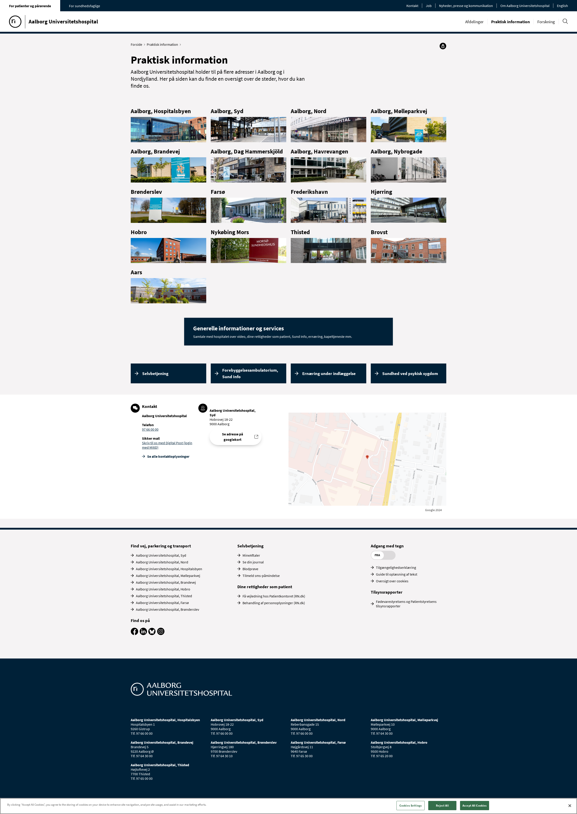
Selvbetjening (155, 373)
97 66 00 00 (150, 429)
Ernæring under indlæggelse (329, 373)
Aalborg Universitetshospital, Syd (161, 555)
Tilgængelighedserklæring (396, 567)
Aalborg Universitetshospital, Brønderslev (167, 609)
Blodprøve (250, 569)
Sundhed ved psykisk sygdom (410, 373)
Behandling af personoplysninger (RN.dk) (274, 603)
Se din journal (253, 562)
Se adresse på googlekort (232, 437)
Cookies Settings (410, 805)
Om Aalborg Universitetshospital (525, 5)
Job (429, 5)
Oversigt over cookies (392, 581)
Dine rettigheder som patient (264, 586)
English (562, 5)
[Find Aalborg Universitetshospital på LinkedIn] (143, 633)
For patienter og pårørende (30, 6)
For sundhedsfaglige (84, 6)
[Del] (443, 46)
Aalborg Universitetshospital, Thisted (164, 596)
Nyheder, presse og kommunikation (466, 5)
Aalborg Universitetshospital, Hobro (163, 589)
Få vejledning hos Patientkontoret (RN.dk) (274, 596)
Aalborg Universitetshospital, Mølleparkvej (168, 575)
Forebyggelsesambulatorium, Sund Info (250, 373)
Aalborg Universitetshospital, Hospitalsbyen (169, 569)
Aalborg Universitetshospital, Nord (162, 562)
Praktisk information (510, 21)
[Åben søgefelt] (565, 21)
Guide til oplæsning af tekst (396, 574)
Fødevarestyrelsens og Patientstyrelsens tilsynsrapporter (406, 603)
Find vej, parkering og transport (161, 546)
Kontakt (412, 5)
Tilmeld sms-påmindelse (261, 575)
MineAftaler (251, 555)
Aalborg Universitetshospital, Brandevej (166, 582)
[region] (288, 806)
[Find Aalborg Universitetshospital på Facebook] (134, 633)
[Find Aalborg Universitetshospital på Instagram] (161, 633)
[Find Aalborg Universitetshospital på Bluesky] (152, 633)
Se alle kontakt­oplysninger (168, 456)
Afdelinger (474, 21)
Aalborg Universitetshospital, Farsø (162, 602)
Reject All (442, 805)
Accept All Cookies (475, 805)
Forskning (546, 21)
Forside (136, 44)
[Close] (570, 806)
